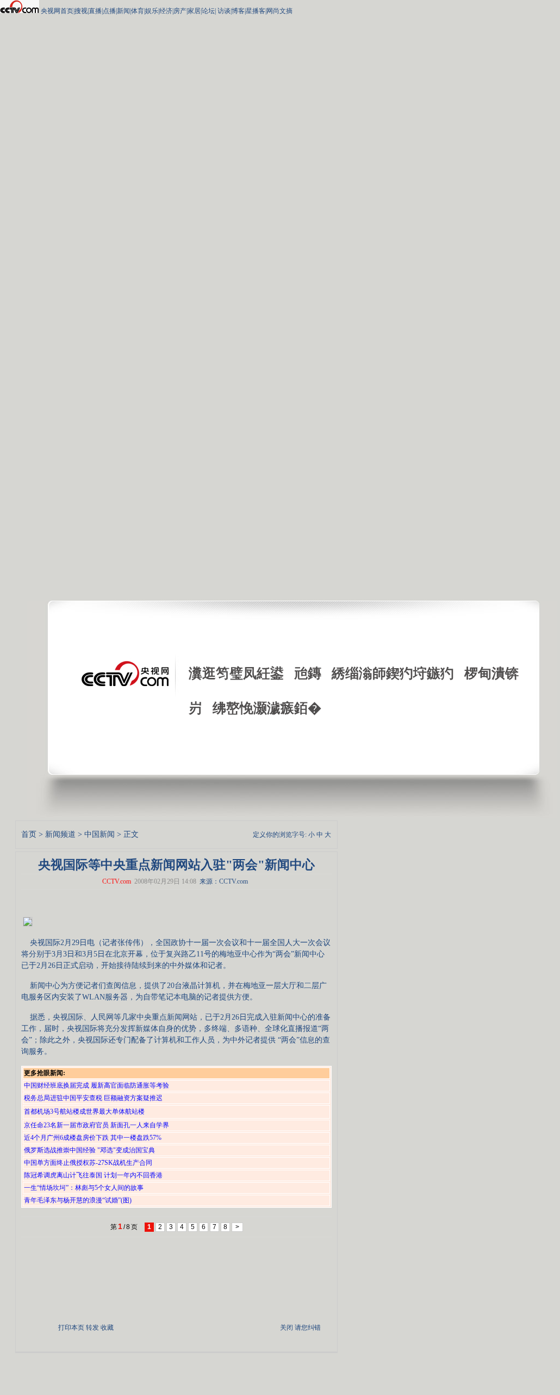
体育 (137, 11)
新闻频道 (60, 834)
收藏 (107, 1327)
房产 (179, 11)
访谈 (223, 11)
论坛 (208, 11)
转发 (92, 1327)
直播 (95, 11)
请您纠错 (308, 1327)
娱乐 (151, 11)
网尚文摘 (279, 11)
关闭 (286, 1327)
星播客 (255, 11)
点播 (109, 11)
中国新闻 (99, 834)
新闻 (123, 11)
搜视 (81, 11)
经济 (165, 11)
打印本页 (71, 1327)
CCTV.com (116, 881)
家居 (194, 11)
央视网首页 (57, 11)
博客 (238, 11)
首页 (28, 834)
